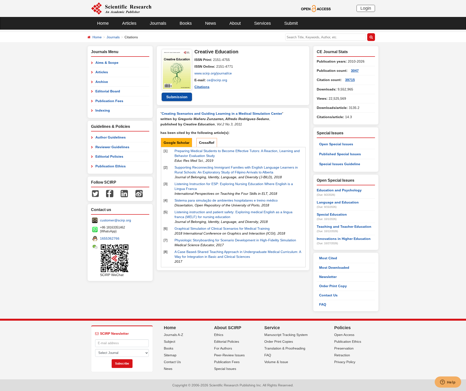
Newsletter (328, 277)
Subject (169, 341)
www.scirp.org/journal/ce (213, 73)
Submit (291, 23)
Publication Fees (109, 101)
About (235, 23)
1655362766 (109, 238)
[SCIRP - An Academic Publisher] (121, 8)
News (210, 23)
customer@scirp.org (115, 220)
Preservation (344, 348)
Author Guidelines (110, 137)
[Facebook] (109, 193)
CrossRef (206, 143)
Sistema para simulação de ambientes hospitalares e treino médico (226, 200)
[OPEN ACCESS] (316, 8)
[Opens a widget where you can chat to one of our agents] (447, 382)
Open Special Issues (336, 144)
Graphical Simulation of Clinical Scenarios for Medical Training (222, 228)
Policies (342, 327)
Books (186, 23)
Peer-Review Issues (229, 355)
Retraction (342, 355)
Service (272, 327)
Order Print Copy (333, 286)
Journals (158, 23)
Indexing (102, 110)
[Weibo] (139, 193)
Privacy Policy (344, 362)
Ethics (218, 335)
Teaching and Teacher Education (344, 226)
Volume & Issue (276, 362)
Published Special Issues (340, 154)
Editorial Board (107, 91)
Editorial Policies (109, 156)
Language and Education (338, 202)
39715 (350, 80)
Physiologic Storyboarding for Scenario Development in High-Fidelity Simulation (235, 240)
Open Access (344, 335)
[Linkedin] (124, 193)
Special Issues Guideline (339, 164)
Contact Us (328, 295)
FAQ (322, 304)
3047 (355, 71)
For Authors (223, 348)
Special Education (332, 214)
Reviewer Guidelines (112, 147)
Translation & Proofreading (284, 348)
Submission (177, 97)
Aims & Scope (106, 63)
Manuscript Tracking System (286, 335)
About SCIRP (227, 327)
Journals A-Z (173, 335)
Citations (201, 87)
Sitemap (170, 355)
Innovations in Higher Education (344, 239)
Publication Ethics (110, 166)
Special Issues (225, 369)
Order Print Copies (278, 341)
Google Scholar (176, 143)
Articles (129, 23)
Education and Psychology (339, 190)
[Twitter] (95, 193)
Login (365, 8)
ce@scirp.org (217, 80)
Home (103, 23)
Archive (101, 82)
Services (262, 23)
